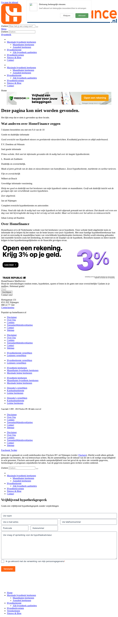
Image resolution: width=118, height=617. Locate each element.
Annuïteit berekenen (22, 47)
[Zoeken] (37, 26)
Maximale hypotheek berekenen (21, 42)
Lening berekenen (15, 393)
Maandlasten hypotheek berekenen (22, 370)
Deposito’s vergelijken (17, 388)
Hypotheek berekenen (17, 368)
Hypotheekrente (14, 50)
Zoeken (4, 26)
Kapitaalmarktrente (15, 390)
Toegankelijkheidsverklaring (20, 325)
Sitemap (10, 330)
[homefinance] (59, 23)
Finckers (82, 455)
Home (10, 592)
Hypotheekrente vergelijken (19, 353)
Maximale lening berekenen (19, 373)
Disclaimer (12, 317)
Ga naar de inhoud (9, 2)
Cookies (10, 322)
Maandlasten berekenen (23, 44)
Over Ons (11, 320)
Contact (10, 60)
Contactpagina (7, 307)
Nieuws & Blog (14, 57)
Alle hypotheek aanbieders (25, 52)
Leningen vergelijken (16, 355)
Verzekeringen (13, 611)
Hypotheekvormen (15, 55)
